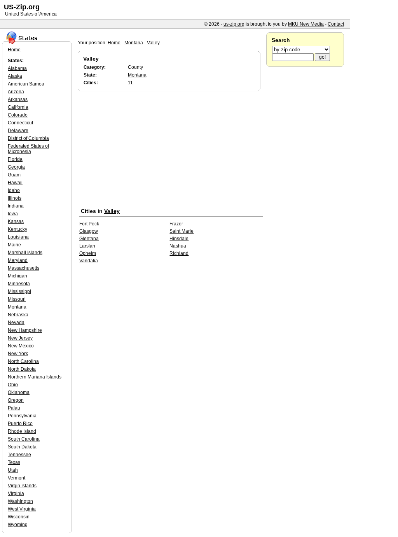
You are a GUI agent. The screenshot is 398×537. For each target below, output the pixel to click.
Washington (20, 501)
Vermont (16, 478)
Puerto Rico (20, 423)
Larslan (87, 246)
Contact (336, 24)
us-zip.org (233, 24)
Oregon (16, 400)
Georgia (16, 167)
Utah (13, 470)
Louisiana (18, 237)
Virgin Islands (22, 485)
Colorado (18, 115)
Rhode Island (22, 431)
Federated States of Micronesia (28, 148)
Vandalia (88, 260)
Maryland (18, 260)
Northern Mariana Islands (34, 377)
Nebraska (18, 314)
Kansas (16, 221)
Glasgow (88, 231)
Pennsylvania (22, 415)
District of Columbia (28, 138)
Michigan (17, 276)
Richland (179, 253)
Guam (14, 175)
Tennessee (19, 454)
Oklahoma (19, 392)
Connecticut (20, 123)
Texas (14, 462)
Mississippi (19, 291)
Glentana (89, 238)
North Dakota (22, 369)
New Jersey (20, 338)
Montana (133, 42)
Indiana (16, 206)
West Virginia (22, 509)
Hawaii (15, 182)
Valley (153, 42)
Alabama (17, 68)
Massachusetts (23, 268)
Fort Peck (89, 224)
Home (114, 42)
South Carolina (24, 439)
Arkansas (18, 99)
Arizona (16, 91)
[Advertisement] (171, 151)
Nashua (177, 246)
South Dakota (22, 447)
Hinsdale (179, 238)
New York (18, 353)
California (18, 107)
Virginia (16, 493)
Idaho (14, 190)
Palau (14, 408)
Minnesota (19, 283)
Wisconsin (19, 517)
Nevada (16, 322)
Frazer (176, 224)
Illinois (14, 198)
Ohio (13, 384)
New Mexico (21, 346)
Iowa (13, 213)
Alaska (15, 76)
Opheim (87, 253)
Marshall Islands (25, 252)
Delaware (18, 130)
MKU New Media (306, 24)
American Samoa (26, 84)
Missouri (17, 299)
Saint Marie (181, 231)
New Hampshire (25, 330)
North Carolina (23, 361)
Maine (14, 245)
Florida (15, 159)
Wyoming (18, 524)
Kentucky (17, 229)
